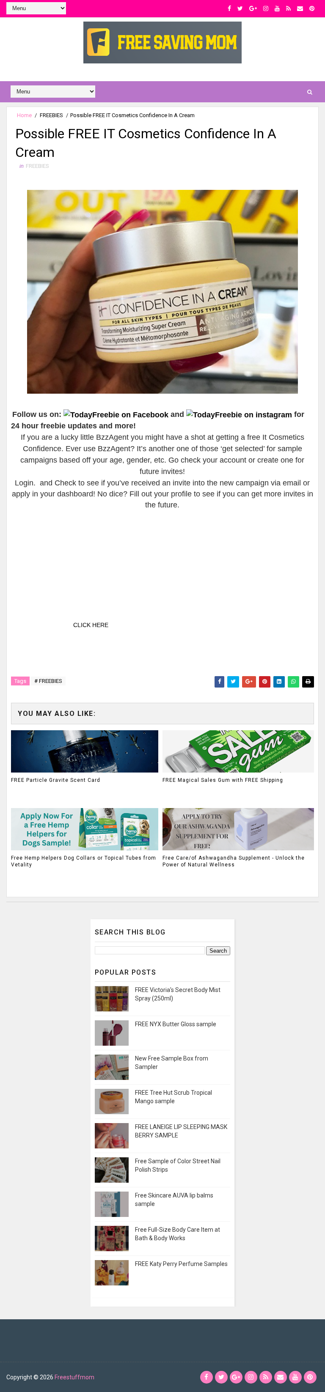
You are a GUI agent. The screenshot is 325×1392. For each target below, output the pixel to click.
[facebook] (229, 8)
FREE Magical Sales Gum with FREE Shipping (222, 780)
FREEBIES (51, 115)
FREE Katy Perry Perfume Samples (181, 1263)
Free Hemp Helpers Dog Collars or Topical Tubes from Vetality (83, 861)
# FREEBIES (48, 681)
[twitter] (240, 8)
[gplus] (253, 8)
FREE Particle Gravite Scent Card (55, 780)
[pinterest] (312, 8)
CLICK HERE (90, 625)
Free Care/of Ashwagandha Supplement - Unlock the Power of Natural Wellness (233, 861)
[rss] (288, 8)
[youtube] (277, 8)
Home (24, 115)
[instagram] (265, 8)
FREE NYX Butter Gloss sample (175, 1024)
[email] (300, 8)
